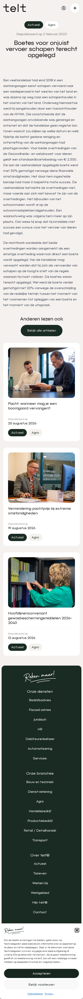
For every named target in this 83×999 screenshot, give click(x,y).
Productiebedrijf (40, 821)
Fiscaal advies (40, 710)
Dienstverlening (40, 792)
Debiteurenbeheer (40, 739)
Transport (40, 840)
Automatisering (40, 749)
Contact (40, 912)
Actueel (40, 864)
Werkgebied (40, 893)
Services (40, 758)
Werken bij (40, 883)
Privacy (49, 993)
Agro (40, 801)
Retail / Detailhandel (40, 830)
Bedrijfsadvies (40, 700)
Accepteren (42, 973)
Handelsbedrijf (40, 811)
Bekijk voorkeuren (42, 984)
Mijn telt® (40, 902)
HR (40, 729)
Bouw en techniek (40, 782)
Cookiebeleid (35, 993)
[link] (41, 330)
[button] (77, 930)
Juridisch (40, 719)
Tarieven (40, 873)
